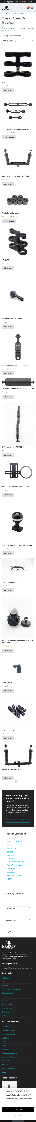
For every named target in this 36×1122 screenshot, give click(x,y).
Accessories (11, 872)
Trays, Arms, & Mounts (15, 865)
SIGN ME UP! (18, 1109)
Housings (10, 859)
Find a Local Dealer (7, 993)
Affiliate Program (7, 1004)
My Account (5, 978)
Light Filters (11, 848)
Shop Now (5, 985)
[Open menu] (32, 8)
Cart (3, 981)
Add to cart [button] (8, 90)
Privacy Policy (6, 1012)
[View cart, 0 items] (28, 8)
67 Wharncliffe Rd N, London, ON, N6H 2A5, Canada (17, 968)
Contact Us (18, 820)
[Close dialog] (34, 1089)
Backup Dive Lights (16, 841)
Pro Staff (4, 1000)
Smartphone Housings (17, 862)
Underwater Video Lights (16, 845)
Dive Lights (11, 838)
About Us (4, 997)
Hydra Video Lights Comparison (11, 989)
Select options (9, 137)
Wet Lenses (11, 868)
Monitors (10, 855)
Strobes (10, 852)
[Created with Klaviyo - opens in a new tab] (18, 1121)
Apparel (10, 879)
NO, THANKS (18, 1115)
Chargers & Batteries (14, 875)
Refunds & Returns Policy (9, 1008)
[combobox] (18, 907)
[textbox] (18, 908)
